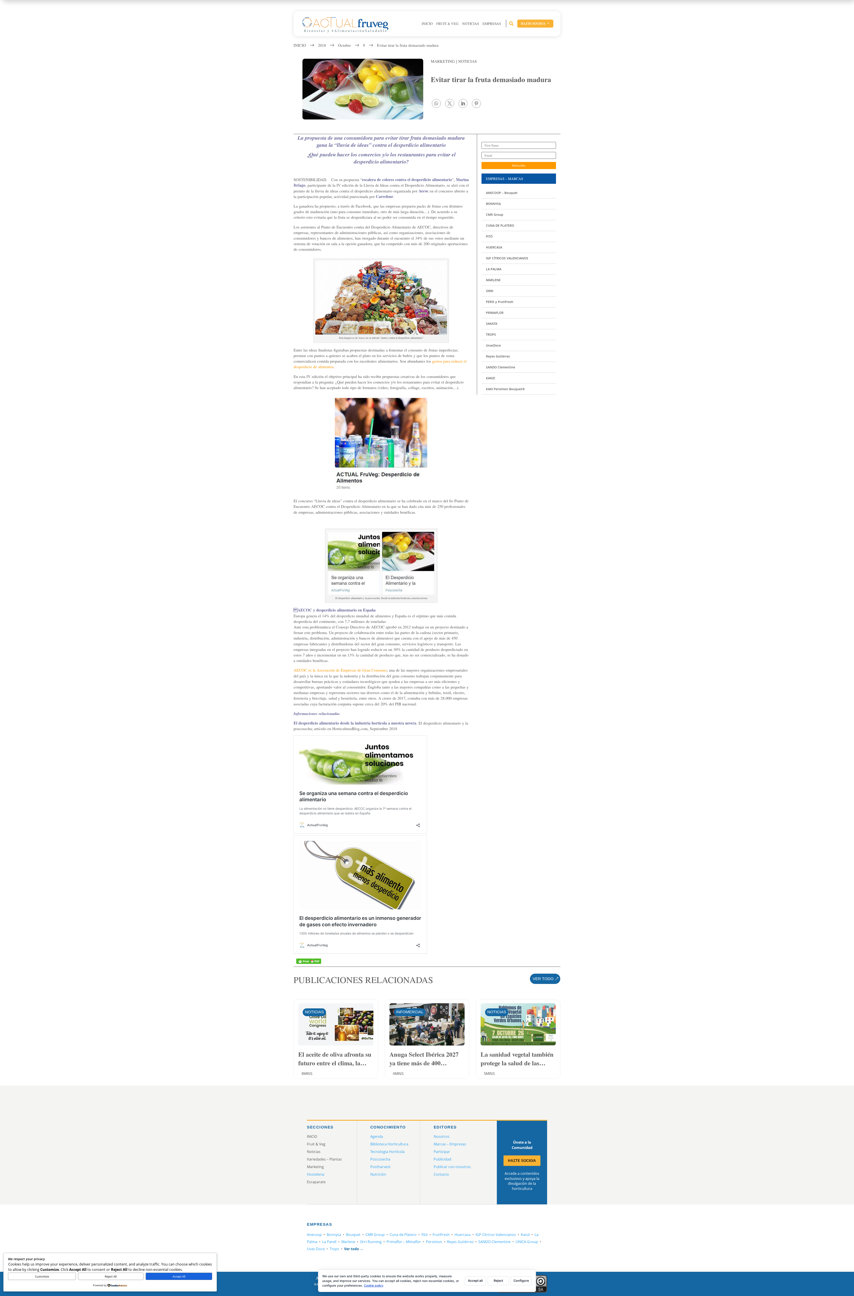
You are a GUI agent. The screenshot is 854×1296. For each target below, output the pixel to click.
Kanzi (525, 1234)
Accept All (179, 1276)
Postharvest (380, 1166)
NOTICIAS (467, 61)
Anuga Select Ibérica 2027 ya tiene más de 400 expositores (424, 1058)
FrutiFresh (441, 1234)
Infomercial (409, 1012)
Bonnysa (334, 1234)
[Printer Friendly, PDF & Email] (308, 961)
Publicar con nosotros (452, 1166)
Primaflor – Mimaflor (404, 1241)
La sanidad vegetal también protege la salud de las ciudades (517, 1058)
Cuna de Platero (403, 1234)
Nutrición (378, 1174)
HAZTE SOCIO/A (522, 1161)
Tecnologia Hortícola (387, 1151)
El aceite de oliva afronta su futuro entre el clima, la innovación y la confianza (334, 1058)
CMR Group (375, 1234)
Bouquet (353, 1234)
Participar (442, 1151)
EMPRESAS (492, 23)
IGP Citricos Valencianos (495, 1234)
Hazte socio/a (535, 23)
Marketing (443, 61)
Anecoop (314, 1234)
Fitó (424, 1234)
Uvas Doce (316, 1248)
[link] (436, 103)
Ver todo (543, 979)
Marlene (348, 1241)
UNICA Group (527, 1241)
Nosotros (441, 1136)
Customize (42, 1276)
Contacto (441, 1174)
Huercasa (463, 1234)
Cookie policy (373, 1285)
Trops (334, 1248)
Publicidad (442, 1159)
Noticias (470, 23)
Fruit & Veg (447, 23)
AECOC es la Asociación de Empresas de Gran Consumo (340, 670)
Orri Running (371, 1241)
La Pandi (329, 1241)
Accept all (475, 1280)
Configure (521, 1280)
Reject (498, 1280)
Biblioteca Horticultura (389, 1144)
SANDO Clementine (494, 1241)
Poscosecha (380, 1159)
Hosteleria (315, 1174)
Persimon (434, 1241)
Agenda (376, 1136)
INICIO (427, 23)
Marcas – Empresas (450, 1144)
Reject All (111, 1276)
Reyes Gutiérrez (460, 1241)
